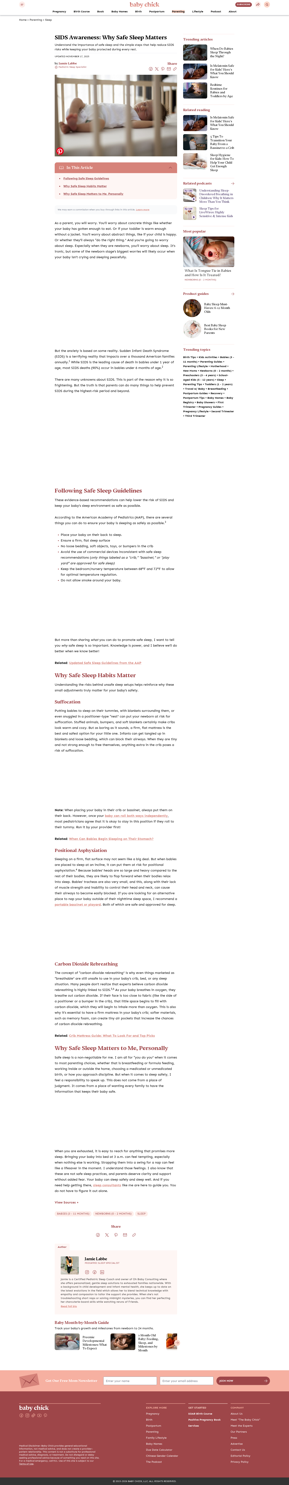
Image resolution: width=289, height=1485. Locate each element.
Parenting (178, 11)
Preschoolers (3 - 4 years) (200, 375)
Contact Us (238, 1449)
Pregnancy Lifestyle (196, 411)
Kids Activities (208, 357)
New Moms (190, 370)
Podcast (216, 11)
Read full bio (69, 1306)
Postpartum (156, 11)
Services (193, 1425)
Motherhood (219, 366)
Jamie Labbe (68, 63)
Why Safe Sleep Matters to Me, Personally (93, 194)
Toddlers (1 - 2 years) (218, 384)
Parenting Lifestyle (196, 366)
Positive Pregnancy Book (204, 1419)
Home (23, 19)
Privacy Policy (240, 1461)
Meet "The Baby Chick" (245, 1419)
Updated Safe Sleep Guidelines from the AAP (105, 663)
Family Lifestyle (156, 1437)
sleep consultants (107, 1185)
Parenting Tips (193, 384)
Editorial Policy (240, 1455)
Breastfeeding (217, 388)
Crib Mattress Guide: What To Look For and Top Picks (112, 1036)
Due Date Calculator (159, 1449)
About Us (237, 1413)
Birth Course (82, 11)
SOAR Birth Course (200, 1413)
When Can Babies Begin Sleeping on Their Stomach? (111, 839)
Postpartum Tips (194, 397)
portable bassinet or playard (78, 904)
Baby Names (119, 11)
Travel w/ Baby (195, 388)
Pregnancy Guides (210, 406)
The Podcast (154, 1461)
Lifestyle (197, 11)
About (232, 11)
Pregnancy (59, 11)
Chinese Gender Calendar (162, 1455)
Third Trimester (195, 415)
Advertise (237, 1443)
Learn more (142, 209)
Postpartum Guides (196, 393)
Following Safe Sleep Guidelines (86, 178)
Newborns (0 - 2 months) (200, 280)
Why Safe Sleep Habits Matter (85, 186)
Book (100, 11)
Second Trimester (222, 411)
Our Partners (239, 1431)
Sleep (48, 19)
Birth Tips (190, 357)
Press (234, 1437)
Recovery (217, 393)
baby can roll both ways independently (136, 816)
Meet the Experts (242, 1425)
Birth (138, 11)
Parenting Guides (211, 361)
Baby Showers (206, 402)
